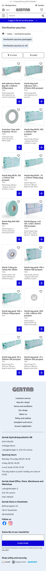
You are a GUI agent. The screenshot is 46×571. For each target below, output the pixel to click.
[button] (3, 15)
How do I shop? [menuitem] (23, 402)
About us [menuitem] (23, 414)
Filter (13, 55)
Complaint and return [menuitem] (23, 422)
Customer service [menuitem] (23, 398)
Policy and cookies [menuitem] (23, 418)
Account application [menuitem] (23, 426)
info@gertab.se (10, 5)
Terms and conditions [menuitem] (23, 406)
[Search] (43, 15)
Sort (35, 55)
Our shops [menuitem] (23, 410)
